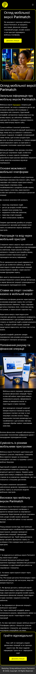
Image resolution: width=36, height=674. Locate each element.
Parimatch (16, 105)
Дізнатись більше (12, 41)
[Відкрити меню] (33, 5)
